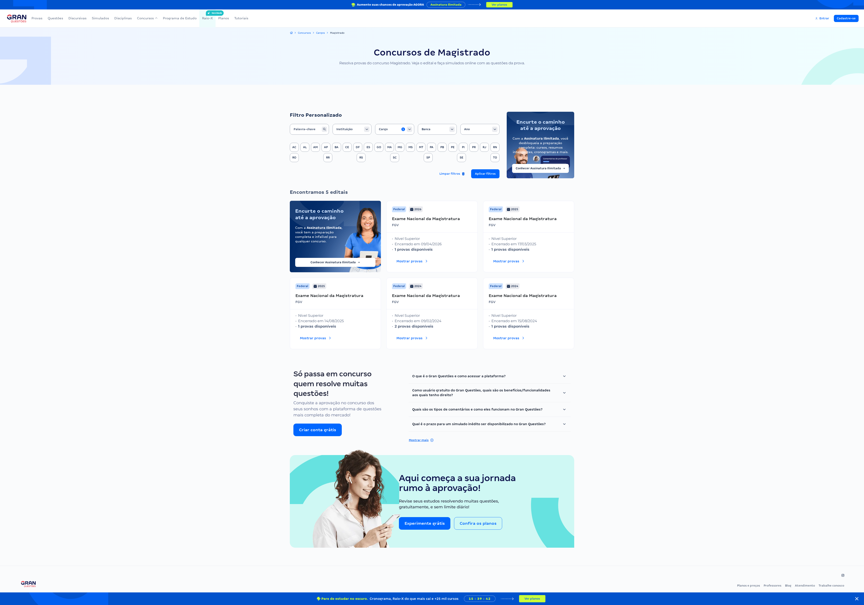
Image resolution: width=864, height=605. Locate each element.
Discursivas (77, 18)
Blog (788, 585)
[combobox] (352, 129)
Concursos (145, 18)
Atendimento (805, 585)
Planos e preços (748, 585)
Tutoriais (241, 18)
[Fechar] (856, 598)
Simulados (100, 18)
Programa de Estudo (180, 18)
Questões (55, 18)
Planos (223, 18)
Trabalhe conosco (831, 585)
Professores (772, 585)
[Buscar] (324, 129)
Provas (37, 18)
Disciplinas (123, 18)
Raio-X (207, 16)
